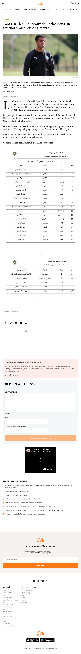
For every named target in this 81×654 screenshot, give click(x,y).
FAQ (23, 597)
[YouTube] (42, 580)
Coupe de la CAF (8, 604)
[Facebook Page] (34, 580)
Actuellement (7, 9)
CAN (4, 590)
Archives (24, 602)
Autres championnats (9, 626)
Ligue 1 (5, 621)
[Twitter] (38, 580)
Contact (24, 600)
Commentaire (11, 392)
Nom (7, 417)
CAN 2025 (17, 9)
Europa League (7, 611)
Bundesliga (6, 623)
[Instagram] (47, 580)
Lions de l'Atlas (44, 9)
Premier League (7, 616)
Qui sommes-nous (27, 590)
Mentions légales (27, 593)
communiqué (33, 109)
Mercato (64, 9)
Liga (4, 614)
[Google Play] (47, 640)
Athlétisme (73, 9)
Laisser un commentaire (40, 438)
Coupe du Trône (7, 597)
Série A (5, 619)
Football (55, 9)
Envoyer (40, 565)
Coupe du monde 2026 (29, 9)
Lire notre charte (11, 375)
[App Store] (32, 640)
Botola (5, 595)
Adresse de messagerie (15, 426)
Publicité (24, 595)
